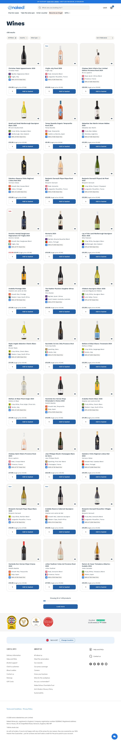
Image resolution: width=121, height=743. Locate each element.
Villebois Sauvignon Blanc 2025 (93, 289)
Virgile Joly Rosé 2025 (53, 68)
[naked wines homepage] (16, 8)
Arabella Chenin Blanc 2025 (92, 399)
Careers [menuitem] (37, 670)
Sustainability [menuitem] (38, 693)
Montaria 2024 (50, 233)
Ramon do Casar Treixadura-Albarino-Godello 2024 (96, 565)
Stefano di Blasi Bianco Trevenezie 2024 (97, 344)
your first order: (53, 1)
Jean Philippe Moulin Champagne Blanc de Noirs (60, 455)
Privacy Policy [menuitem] (27, 709)
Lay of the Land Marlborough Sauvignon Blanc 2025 (97, 235)
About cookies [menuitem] (11, 670)
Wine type (34, 38)
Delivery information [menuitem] (14, 655)
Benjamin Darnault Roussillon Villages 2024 (96, 510)
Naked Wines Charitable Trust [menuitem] (44, 685)
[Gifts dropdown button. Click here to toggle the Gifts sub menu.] (70, 13)
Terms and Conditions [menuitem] (14, 709)
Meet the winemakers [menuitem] (41, 659)
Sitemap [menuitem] (9, 678)
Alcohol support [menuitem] (12, 663)
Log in (105, 7)
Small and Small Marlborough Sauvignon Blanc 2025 (24, 124)
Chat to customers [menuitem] (13, 666)
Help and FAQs (98, 649)
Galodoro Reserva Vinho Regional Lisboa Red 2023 (21, 179)
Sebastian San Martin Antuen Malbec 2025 (96, 124)
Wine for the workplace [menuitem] (42, 678)
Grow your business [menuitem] (41, 674)
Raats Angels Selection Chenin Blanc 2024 (22, 345)
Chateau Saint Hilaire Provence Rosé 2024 (22, 455)
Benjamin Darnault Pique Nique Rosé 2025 (59, 179)
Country (22, 38)
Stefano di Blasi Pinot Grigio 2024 (21, 399)
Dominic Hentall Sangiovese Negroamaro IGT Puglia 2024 (19, 235)
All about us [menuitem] (38, 655)
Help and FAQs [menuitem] (12, 659)
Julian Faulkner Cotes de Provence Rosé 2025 (60, 565)
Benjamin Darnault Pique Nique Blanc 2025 (23, 510)
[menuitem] (13, 13)
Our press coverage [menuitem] (41, 666)
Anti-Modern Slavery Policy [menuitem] (43, 689)
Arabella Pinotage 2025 (17, 289)
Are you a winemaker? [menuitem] (41, 681)
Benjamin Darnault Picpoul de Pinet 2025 (95, 179)
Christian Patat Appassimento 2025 (22, 68)
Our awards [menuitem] (38, 663)
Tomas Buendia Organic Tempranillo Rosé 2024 (58, 124)
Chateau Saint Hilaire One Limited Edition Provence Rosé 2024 (94, 69)
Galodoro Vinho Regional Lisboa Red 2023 (95, 455)
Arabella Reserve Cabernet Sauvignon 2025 (59, 510)
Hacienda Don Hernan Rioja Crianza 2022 (22, 565)
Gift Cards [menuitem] (10, 681)
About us (38, 649)
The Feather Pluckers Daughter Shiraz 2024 (59, 290)
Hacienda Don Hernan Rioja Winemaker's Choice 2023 (55, 400)
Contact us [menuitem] (10, 674)
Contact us (97, 656)
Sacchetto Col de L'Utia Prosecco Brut (59, 344)
